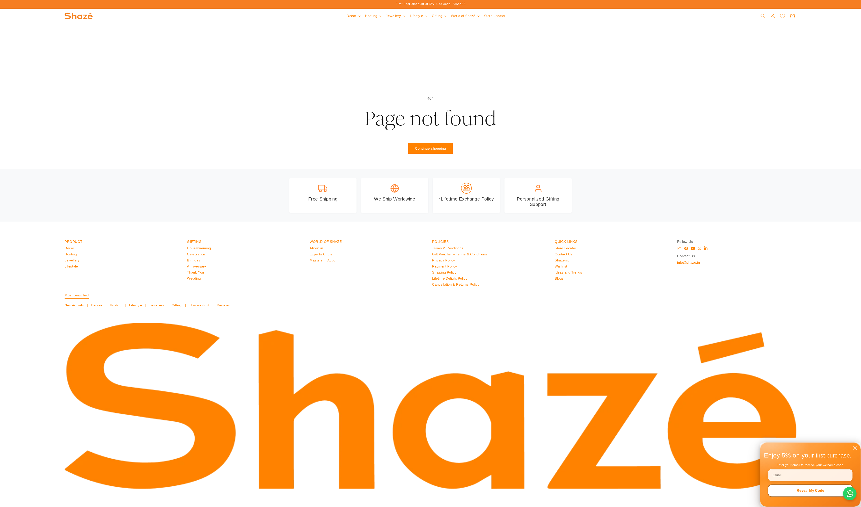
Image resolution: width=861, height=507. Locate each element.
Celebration (196, 254)
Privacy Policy (443, 260)
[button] (353, 16)
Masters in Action (323, 260)
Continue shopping (430, 148)
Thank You (195, 272)
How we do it (199, 305)
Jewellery (72, 260)
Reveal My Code (810, 490)
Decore (96, 305)
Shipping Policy (444, 272)
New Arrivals (75, 305)
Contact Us (564, 254)
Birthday (193, 260)
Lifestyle (71, 266)
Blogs (559, 278)
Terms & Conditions (447, 248)
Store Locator (565, 248)
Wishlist (561, 266)
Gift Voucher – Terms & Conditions (459, 254)
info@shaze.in (688, 262)
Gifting (177, 305)
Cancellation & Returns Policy (455, 284)
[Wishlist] (782, 16)
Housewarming (199, 248)
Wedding (194, 278)
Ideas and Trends (568, 272)
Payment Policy (444, 266)
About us (317, 248)
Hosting (71, 254)
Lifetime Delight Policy (449, 278)
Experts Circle (321, 254)
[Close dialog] (855, 448)
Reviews (223, 305)
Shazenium (563, 260)
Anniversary (196, 266)
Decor (69, 248)
